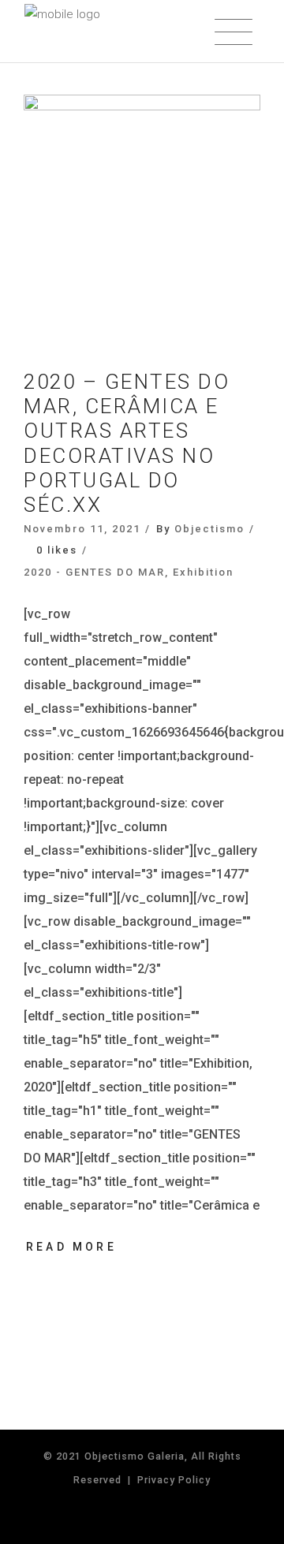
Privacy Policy (174, 1480)
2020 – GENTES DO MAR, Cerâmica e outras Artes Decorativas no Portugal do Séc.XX (127, 443)
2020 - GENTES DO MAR (94, 572)
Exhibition (203, 572)
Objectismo (209, 529)
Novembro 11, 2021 (82, 529)
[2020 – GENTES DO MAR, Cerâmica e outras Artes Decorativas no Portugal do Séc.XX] (142, 213)
